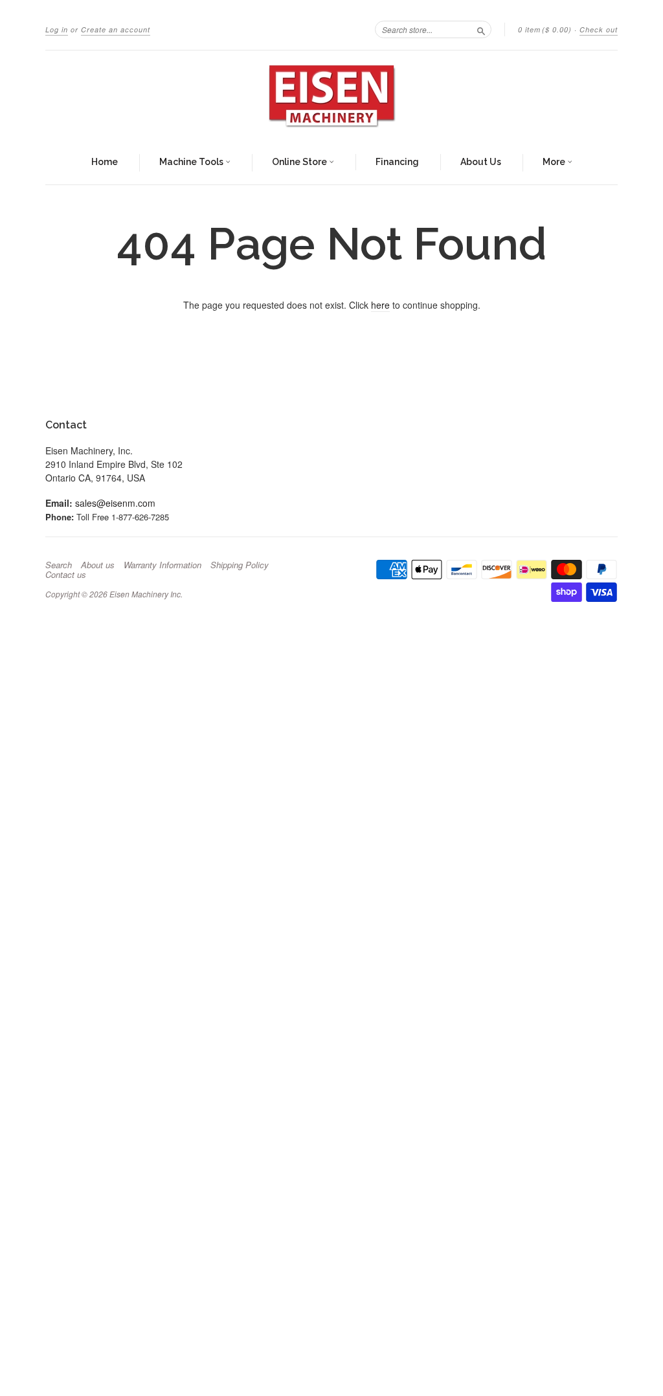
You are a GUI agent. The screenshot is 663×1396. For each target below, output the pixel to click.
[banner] (331, 95)
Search (58, 565)
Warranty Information (162, 565)
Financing (397, 162)
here (380, 304)
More (555, 162)
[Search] (481, 29)
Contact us (65, 574)
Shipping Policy (239, 565)
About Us (480, 162)
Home (104, 162)
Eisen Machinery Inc (145, 593)
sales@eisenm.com (115, 502)
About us (98, 565)
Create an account (115, 29)
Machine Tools (192, 162)
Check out (598, 29)
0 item (545, 29)
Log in (56, 29)
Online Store (300, 162)
